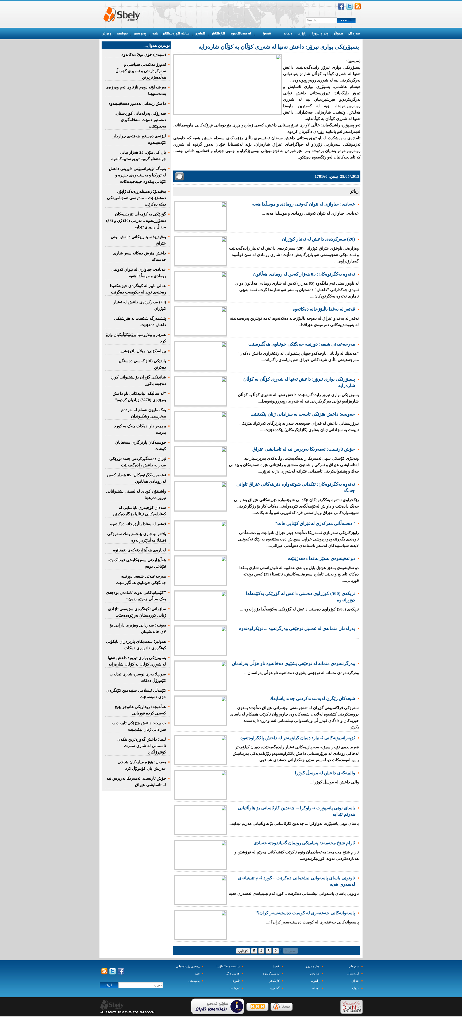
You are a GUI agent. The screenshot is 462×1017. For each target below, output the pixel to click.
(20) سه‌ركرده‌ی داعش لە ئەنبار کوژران (318, 239)
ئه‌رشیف (235, 988)
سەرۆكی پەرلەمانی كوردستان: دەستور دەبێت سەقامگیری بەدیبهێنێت (140, 119)
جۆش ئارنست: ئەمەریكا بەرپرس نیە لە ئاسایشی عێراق (303, 449)
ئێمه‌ (197, 973)
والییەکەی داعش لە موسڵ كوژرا (325, 772)
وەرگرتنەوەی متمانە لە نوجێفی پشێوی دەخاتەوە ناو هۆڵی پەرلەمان (293, 663)
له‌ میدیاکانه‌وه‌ (271, 973)
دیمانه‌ (315, 988)
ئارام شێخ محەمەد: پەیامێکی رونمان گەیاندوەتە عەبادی (304, 842)
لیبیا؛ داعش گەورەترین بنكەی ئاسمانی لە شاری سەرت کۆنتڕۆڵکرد (141, 745)
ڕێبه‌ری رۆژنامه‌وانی (188, 966)
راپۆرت (315, 980)
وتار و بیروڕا (312, 966)
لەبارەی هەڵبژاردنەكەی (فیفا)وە (139, 550)
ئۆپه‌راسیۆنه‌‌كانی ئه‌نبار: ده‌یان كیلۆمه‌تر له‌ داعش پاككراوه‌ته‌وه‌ (297, 737)
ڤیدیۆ (276, 966)
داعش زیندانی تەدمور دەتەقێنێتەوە (137, 103)
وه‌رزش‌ (314, 973)
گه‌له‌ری (274, 988)
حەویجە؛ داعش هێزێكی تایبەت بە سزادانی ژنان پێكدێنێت (303, 414)
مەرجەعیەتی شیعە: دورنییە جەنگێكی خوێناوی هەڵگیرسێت (301, 344)
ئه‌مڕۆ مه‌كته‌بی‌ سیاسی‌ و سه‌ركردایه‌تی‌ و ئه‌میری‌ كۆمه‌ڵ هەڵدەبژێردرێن (141, 70)
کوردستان (353, 973)
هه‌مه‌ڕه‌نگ (233, 973)
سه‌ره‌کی (353, 966)
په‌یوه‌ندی (194, 980)
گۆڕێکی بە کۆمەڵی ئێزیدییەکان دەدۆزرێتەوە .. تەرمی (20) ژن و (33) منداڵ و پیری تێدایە (136, 220)
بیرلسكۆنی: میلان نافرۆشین (143, 351)
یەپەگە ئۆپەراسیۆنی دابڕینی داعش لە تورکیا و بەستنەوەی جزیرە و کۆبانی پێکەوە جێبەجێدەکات (137, 175)
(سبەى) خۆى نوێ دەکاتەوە (143, 54)
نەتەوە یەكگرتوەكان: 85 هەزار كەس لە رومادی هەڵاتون (304, 274)
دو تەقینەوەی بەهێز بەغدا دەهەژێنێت (321, 558)
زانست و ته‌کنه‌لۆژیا (228, 966)
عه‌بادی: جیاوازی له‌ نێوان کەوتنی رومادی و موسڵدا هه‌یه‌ (303, 204)
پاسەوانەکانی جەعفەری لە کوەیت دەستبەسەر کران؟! (305, 912)
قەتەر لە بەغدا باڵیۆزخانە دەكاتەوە (323, 309)
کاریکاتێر (274, 980)
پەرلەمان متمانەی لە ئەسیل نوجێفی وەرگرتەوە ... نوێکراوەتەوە (297, 628)
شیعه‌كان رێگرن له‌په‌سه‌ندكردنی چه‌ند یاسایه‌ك (312, 698)
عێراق (355, 980)
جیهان (355, 988)
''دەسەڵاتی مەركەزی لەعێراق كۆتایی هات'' (315, 523)
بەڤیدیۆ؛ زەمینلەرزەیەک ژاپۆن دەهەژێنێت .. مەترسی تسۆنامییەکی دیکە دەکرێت (136, 197)
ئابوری (236, 980)
